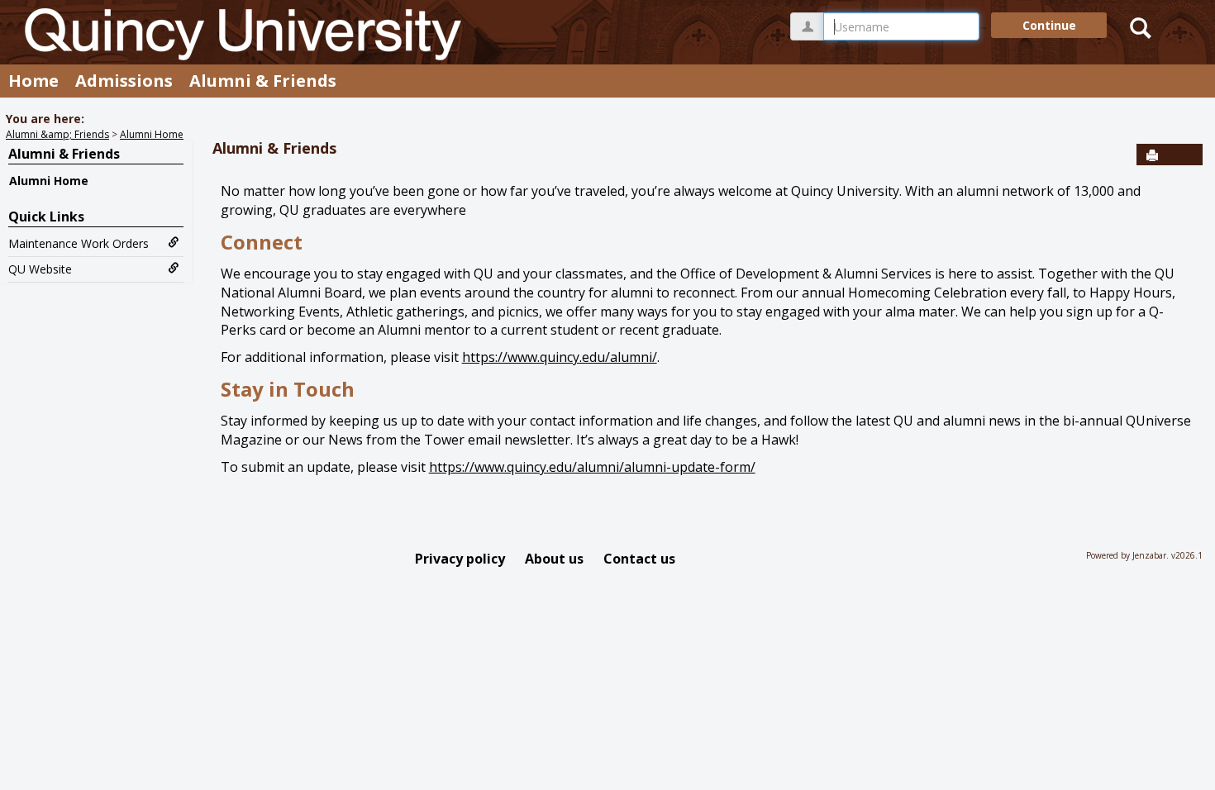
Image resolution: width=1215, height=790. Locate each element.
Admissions (124, 80)
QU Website (40, 269)
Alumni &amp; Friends (57, 134)
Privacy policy (460, 559)
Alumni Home (151, 134)
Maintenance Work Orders (78, 243)
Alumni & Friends (262, 80)
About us (554, 559)
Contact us (639, 559)
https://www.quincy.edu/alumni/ (559, 357)
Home (33, 80)
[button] (1187, 155)
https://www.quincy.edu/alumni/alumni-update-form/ (592, 467)
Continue (1049, 25)
